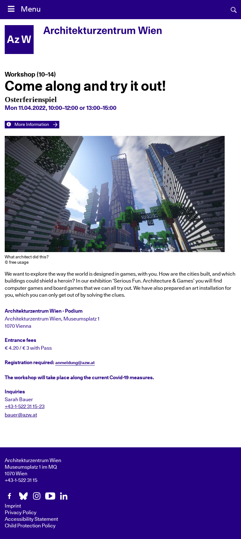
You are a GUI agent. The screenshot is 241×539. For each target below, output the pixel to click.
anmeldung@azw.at (75, 363)
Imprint (13, 506)
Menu (31, 9)
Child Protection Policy (30, 525)
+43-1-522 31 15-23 (25, 406)
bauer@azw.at (21, 415)
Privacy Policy (20, 512)
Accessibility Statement (31, 519)
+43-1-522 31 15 (21, 480)
